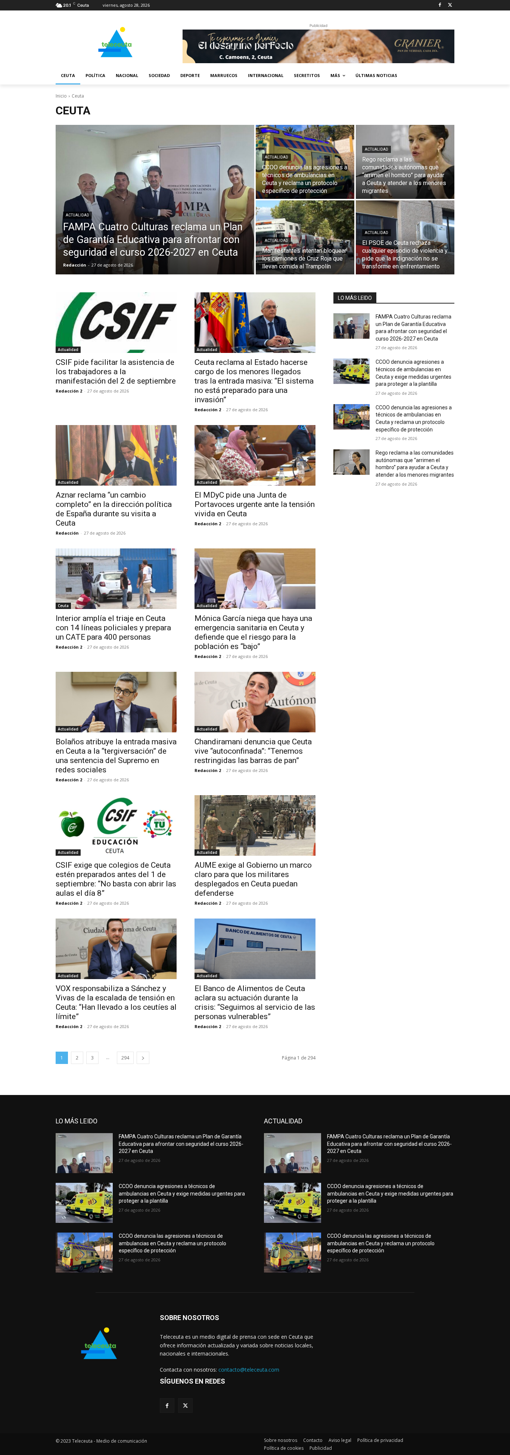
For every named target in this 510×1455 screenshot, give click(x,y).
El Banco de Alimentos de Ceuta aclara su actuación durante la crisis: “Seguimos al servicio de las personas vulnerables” (255, 1002)
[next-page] (143, 1058)
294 (125, 1058)
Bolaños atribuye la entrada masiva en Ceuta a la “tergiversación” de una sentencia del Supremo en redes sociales (116, 755)
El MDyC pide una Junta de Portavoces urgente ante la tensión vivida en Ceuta (255, 504)
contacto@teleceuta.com (248, 1369)
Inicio (61, 96)
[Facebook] (439, 5)
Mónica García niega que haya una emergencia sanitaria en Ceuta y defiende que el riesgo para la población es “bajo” (253, 632)
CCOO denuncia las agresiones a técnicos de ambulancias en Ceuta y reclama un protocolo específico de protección (172, 1243)
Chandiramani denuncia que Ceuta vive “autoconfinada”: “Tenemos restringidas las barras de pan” (253, 751)
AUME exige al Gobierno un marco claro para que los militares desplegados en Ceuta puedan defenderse (253, 879)
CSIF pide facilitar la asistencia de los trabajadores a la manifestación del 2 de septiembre (116, 371)
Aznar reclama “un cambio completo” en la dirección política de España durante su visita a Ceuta (114, 508)
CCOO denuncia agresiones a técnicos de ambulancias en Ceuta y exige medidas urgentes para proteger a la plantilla (182, 1193)
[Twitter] (450, 5)
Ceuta (63, 605)
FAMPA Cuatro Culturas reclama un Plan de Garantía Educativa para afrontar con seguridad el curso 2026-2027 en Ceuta (181, 1143)
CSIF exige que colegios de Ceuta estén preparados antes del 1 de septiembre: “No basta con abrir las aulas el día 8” (116, 879)
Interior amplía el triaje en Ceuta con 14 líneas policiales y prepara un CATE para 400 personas (113, 628)
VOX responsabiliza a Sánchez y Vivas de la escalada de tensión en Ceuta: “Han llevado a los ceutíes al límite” (116, 1002)
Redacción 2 (69, 391)
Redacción (67, 533)
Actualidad (77, 215)
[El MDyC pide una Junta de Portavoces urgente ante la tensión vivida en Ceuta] (255, 455)
